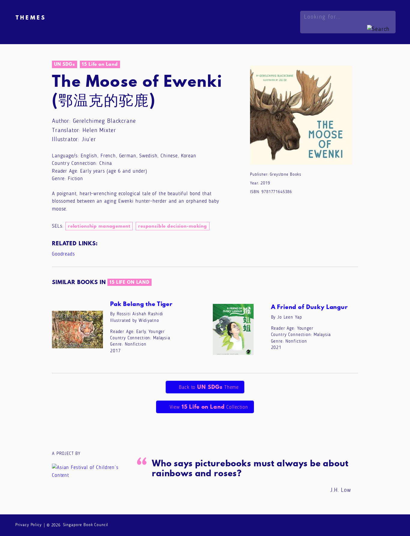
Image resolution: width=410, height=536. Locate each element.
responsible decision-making (172, 226)
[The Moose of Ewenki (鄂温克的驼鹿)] (301, 116)
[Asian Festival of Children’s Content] (90, 471)
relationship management (99, 226)
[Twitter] (378, 524)
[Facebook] (354, 524)
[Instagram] (366, 524)
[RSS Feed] (390, 524)
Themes (31, 17)
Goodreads (63, 254)
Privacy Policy (28, 524)
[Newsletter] (342, 524)
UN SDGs (64, 64)
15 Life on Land (100, 64)
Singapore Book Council (85, 524)
